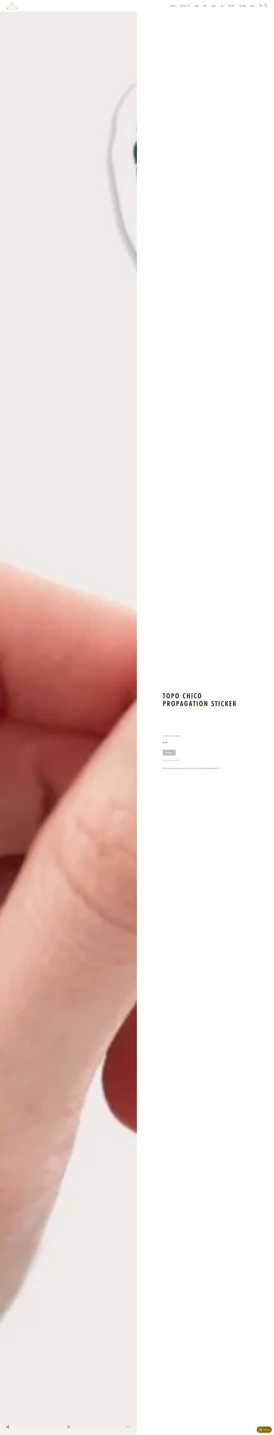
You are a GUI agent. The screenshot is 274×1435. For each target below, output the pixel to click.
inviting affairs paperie (173, 736)
